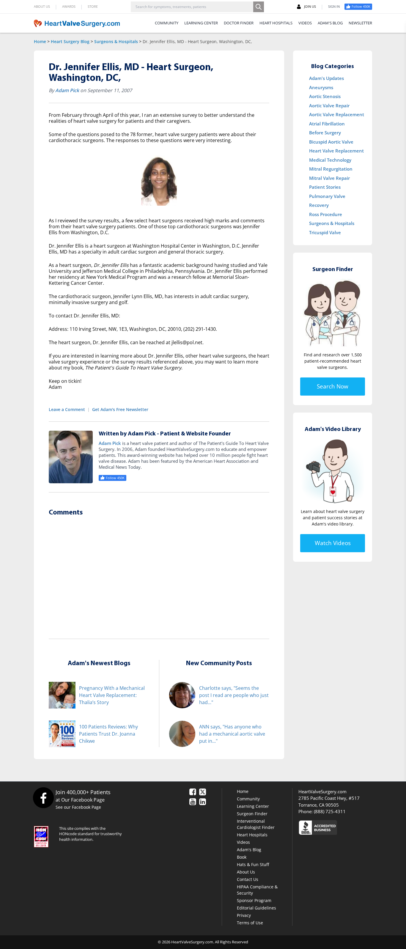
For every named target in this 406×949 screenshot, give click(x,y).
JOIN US (310, 6)
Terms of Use (250, 923)
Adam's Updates (326, 78)
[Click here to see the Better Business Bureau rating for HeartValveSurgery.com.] (350, 827)
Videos (243, 842)
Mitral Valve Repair (329, 178)
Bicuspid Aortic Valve (331, 142)
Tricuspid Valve (325, 232)
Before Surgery (325, 133)
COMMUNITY (166, 23)
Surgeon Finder (252, 813)
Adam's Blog (249, 849)
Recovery (319, 205)
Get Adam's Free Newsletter (120, 409)
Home (40, 41)
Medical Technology (330, 160)
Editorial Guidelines (256, 908)
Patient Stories (325, 187)
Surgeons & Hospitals (116, 41)
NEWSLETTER (360, 23)
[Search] (258, 6)
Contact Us (247, 879)
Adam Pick (67, 90)
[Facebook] (43, 797)
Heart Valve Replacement (336, 151)
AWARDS (68, 6)
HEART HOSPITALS (275, 23)
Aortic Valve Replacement (336, 114)
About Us (246, 872)
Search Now (332, 386)
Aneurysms (321, 87)
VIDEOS (305, 23)
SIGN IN (334, 6)
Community (248, 799)
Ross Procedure (325, 214)
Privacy (244, 915)
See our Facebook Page (78, 807)
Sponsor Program (254, 900)
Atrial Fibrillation (327, 124)
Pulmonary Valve (327, 196)
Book (241, 857)
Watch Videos (333, 543)
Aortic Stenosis (325, 96)
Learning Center (253, 806)
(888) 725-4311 (330, 811)
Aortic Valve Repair (329, 105)
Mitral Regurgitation (331, 169)
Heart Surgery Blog (70, 41)
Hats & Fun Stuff (253, 864)
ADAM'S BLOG (330, 23)
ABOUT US (42, 6)
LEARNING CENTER (201, 23)
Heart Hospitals (252, 835)
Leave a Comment (67, 409)
